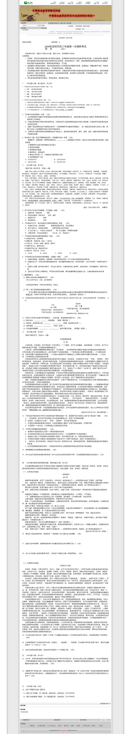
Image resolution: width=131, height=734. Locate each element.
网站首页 (56, 23)
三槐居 (72, 725)
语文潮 (78, 725)
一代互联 (100, 725)
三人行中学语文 (51, 725)
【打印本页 (83, 720)
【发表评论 (25, 720)
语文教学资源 (41, 725)
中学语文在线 (86, 725)
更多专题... (44, 28)
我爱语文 (32, 725)
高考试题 (68, 23)
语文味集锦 (25, 30)
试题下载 (62, 23)
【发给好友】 (57, 720)
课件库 (93, 725)
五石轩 (60, 725)
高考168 (66, 725)
